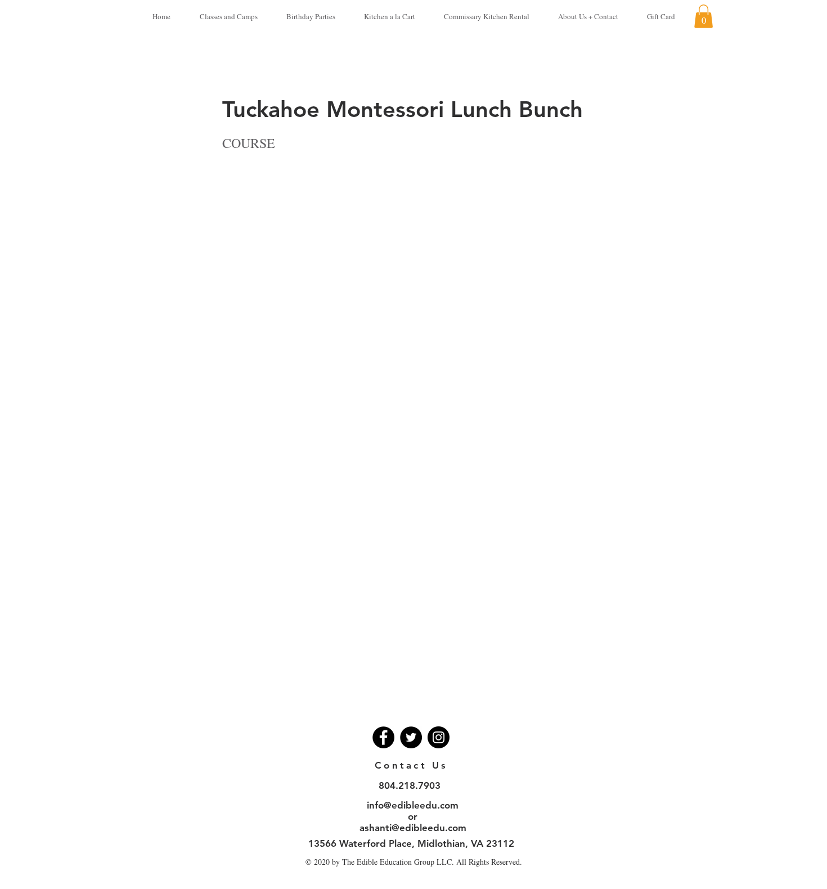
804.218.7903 (410, 785)
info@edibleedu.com (413, 805)
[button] (703, 16)
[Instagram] (439, 737)
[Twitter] (411, 737)
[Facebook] (383, 737)
